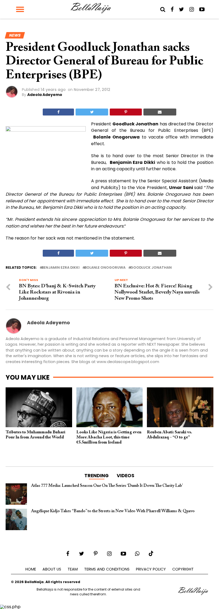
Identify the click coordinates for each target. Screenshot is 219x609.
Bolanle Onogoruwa (105, 267)
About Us (51, 569)
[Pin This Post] (126, 112)
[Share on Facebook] (58, 112)
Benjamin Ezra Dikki (61, 267)
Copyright (183, 569)
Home (30, 569)
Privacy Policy (151, 569)
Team (73, 569)
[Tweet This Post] (92, 112)
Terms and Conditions (107, 569)
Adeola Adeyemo (44, 94)
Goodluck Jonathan (151, 267)
